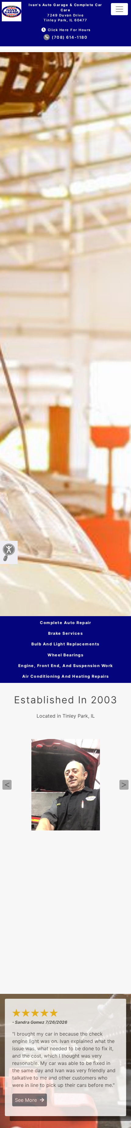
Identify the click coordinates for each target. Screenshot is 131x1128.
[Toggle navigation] (119, 9)
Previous (7, 785)
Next (124, 785)
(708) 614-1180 (69, 37)
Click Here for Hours (69, 30)
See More (27, 1100)
